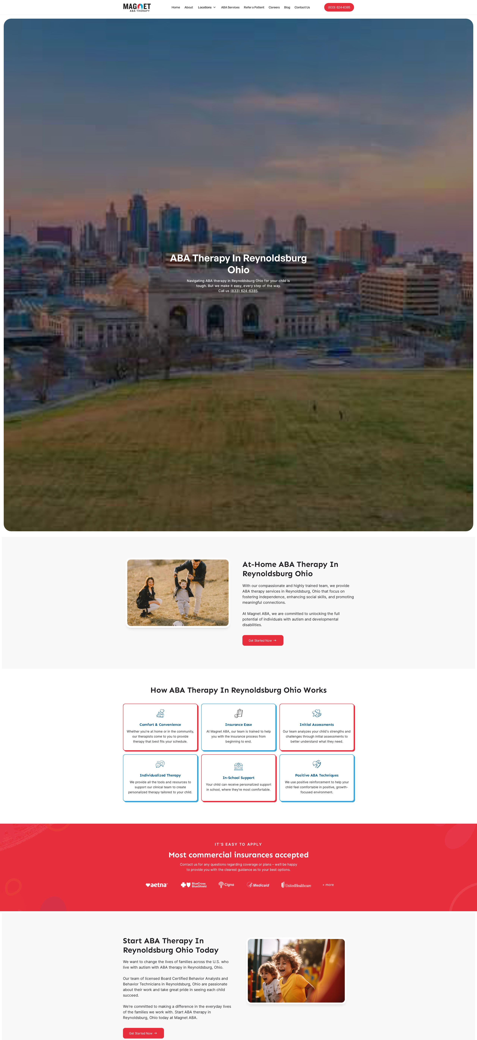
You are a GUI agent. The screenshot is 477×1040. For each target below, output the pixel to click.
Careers (274, 7)
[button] (207, 7)
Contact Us (302, 7)
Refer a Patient (254, 7)
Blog (287, 7)
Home (176, 7)
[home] (137, 7)
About (188, 7)
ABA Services (230, 7)
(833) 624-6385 (339, 7)
